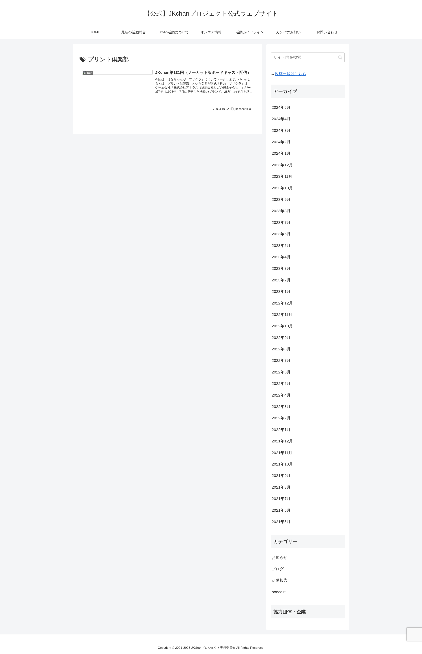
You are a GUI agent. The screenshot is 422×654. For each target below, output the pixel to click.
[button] (340, 57)
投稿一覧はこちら (290, 74)
